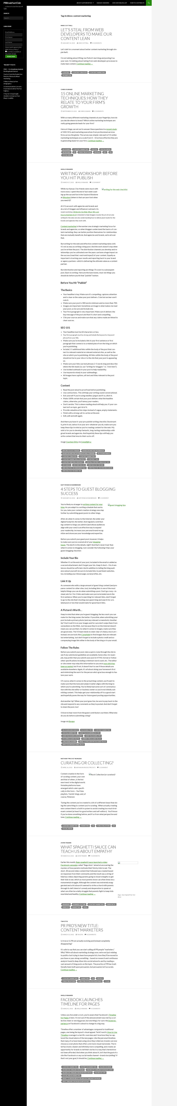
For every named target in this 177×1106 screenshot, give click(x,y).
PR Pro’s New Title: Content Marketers (82, 927)
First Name (8, 37)
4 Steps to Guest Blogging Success (88, 491)
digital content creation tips (98, 462)
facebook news (105, 1067)
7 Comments (95, 856)
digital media (106, 149)
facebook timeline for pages (73, 1070)
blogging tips (86, 730)
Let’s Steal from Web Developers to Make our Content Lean (86, 34)
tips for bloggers (69, 741)
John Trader (66, 843)
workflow (67, 75)
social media (67, 155)
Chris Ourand (66, 89)
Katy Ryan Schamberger (71, 485)
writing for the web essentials (74, 468)
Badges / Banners (103, 3)
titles (107, 981)
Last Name (8, 42)
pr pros (100, 978)
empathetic (111, 904)
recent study (112, 129)
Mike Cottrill (66, 25)
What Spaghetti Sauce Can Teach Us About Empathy (88, 849)
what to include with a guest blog (92, 741)
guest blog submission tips (90, 733)
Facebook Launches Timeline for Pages (82, 1001)
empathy (66, 907)
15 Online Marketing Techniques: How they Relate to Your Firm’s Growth (84, 100)
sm (111, 152)
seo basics (66, 465)
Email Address (10, 32)
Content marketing (68, 226)
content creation (80, 72)
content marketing (97, 72)
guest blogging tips (93, 736)
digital (94, 149)
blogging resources (70, 730)
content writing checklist (73, 462)
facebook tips (100, 1072)
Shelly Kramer (67, 169)
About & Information (84, 3)
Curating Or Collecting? (87, 762)
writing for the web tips (72, 471)
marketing (85, 826)
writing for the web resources (100, 468)
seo (105, 152)
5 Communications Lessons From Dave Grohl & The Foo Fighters (13, 89)
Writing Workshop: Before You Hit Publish (89, 175)
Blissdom (66, 197)
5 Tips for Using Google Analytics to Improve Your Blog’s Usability (12, 96)
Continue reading (84, 64)
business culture (79, 904)
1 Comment (96, 182)
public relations (85, 152)
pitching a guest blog (71, 738)
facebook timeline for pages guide (100, 1070)
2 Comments (98, 111)
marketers (85, 978)
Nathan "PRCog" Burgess (71, 758)
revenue (97, 152)
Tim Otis (64, 921)
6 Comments (91, 934)
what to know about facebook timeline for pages (82, 1078)
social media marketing (71, 1075)
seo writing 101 (79, 465)
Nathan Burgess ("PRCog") (85, 767)
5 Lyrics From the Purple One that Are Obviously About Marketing (13, 76)
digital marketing (69, 733)
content (66, 72)
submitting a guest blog (92, 738)
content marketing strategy (74, 459)
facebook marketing (89, 1067)
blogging (66, 149)
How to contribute (137, 3)
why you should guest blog (73, 744)
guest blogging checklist (72, 736)
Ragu (86, 907)
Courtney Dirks (72, 442)
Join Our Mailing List (119, 3)
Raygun (72, 721)
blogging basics (104, 453)
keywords (66, 152)
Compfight (85, 442)
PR (74, 152)
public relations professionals (90, 981)
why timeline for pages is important (76, 1081)
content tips (93, 459)
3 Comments (97, 43)
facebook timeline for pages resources (77, 1072)
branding (66, 904)
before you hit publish (71, 450)
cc (90, 442)
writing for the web (95, 465)
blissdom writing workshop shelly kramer (79, 453)
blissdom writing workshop (93, 450)
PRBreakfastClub (12, 3)
